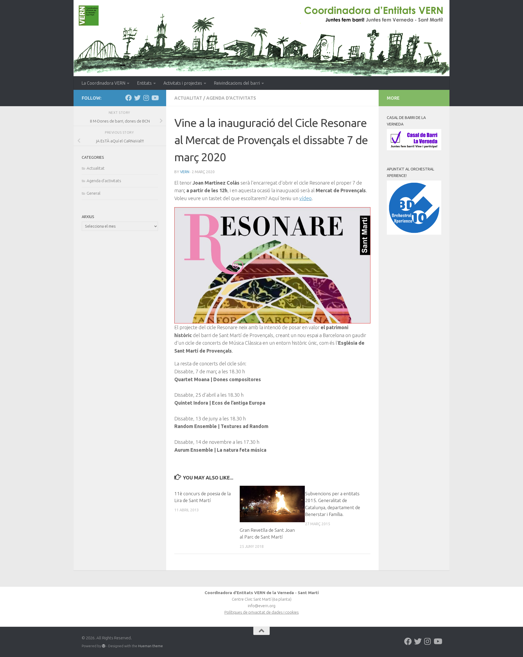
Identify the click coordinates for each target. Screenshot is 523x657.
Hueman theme (150, 646)
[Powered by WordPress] (103, 646)
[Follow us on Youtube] (154, 97)
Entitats (144, 83)
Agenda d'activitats (231, 98)
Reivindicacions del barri (237, 83)
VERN (184, 172)
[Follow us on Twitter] (137, 97)
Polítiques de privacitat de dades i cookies (261, 612)
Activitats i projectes (182, 83)
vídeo (305, 198)
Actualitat (188, 98)
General (94, 193)
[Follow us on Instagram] (146, 97)
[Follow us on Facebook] (128, 97)
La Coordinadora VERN (103, 83)
